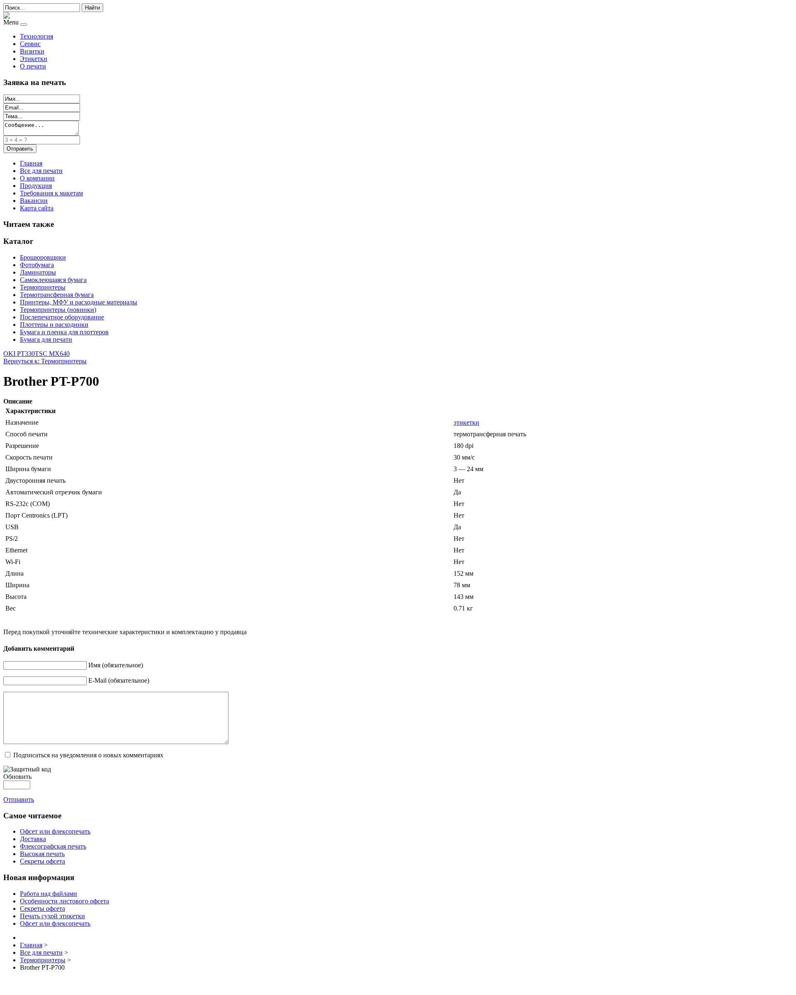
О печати (33, 66)
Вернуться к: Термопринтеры (45, 361)
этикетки (466, 422)
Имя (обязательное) (115, 665)
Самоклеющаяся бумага (53, 279)
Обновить (17, 776)
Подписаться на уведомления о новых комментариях (88, 755)
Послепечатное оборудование (62, 317)
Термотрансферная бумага (57, 294)
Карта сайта (36, 208)
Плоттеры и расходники (54, 324)
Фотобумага (37, 264)
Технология (36, 36)
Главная (31, 163)
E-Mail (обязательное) (118, 680)
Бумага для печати (46, 339)
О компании (37, 178)
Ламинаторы (38, 272)
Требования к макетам (51, 193)
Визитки (32, 51)
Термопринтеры (43, 287)
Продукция (36, 185)
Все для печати (41, 170)
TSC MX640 (52, 353)
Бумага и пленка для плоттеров (64, 332)
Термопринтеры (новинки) (58, 309)
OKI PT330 (19, 353)
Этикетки (33, 58)
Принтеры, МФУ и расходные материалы (78, 302)
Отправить (18, 799)
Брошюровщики (43, 257)
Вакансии (34, 200)
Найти (92, 8)
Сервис (30, 43)
